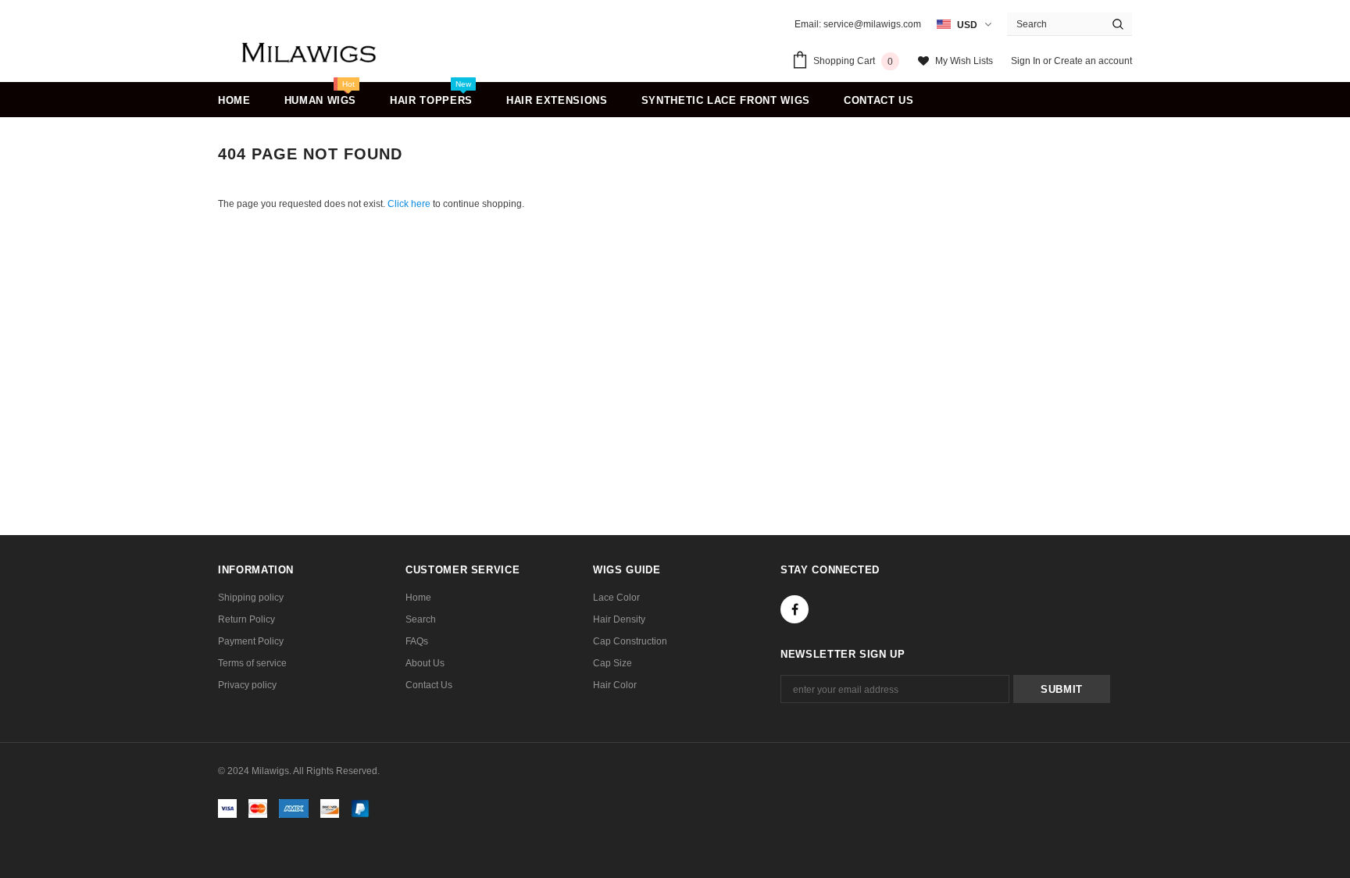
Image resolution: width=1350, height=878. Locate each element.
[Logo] (309, 53)
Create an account (1093, 60)
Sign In (1027, 60)
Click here (410, 203)
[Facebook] (794, 609)
